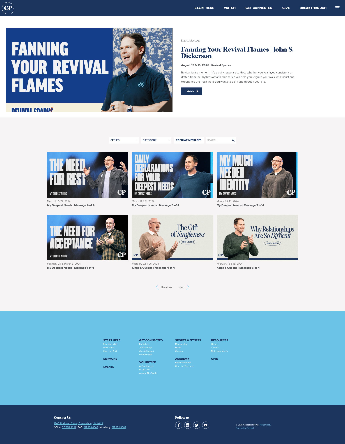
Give (286, 8)
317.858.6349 (91, 427)
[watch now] (89, 67)
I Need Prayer (145, 354)
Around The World (148, 373)
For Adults (144, 344)
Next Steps (108, 347)
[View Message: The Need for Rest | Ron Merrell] (87, 175)
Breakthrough (313, 8)
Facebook (178, 425)
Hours (178, 347)
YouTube (205, 425)
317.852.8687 (119, 427)
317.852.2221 (69, 427)
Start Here (204, 8)
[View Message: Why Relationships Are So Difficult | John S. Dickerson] (257, 237)
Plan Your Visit (110, 344)
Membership (181, 344)
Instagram (187, 425)
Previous (157, 287)
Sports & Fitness (188, 340)
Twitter (196, 425)
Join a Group (145, 347)
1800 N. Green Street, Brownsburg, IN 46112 (78, 423)
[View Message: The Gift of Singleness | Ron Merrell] (172, 237)
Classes (179, 351)
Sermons (110, 359)
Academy (182, 359)
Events (108, 367)
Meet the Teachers (184, 366)
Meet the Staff (110, 351)
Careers (215, 347)
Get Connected (258, 8)
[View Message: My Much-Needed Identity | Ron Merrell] (257, 175)
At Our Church (146, 366)
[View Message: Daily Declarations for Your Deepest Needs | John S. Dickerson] (172, 175)
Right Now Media (219, 351)
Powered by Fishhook (245, 428)
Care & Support (146, 351)
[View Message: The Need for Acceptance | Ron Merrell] (87, 237)
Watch (230, 8)
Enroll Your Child (183, 362)
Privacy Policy (265, 424)
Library (214, 344)
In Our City (144, 369)
